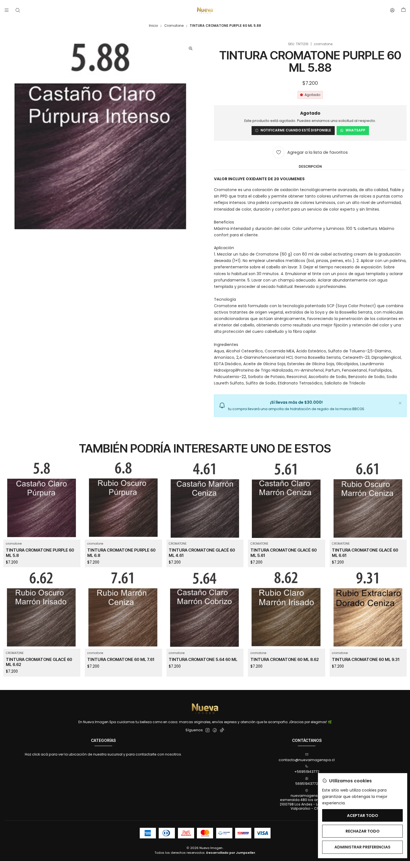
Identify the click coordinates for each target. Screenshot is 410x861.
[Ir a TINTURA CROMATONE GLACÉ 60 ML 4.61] (205, 501)
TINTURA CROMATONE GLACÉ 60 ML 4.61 (202, 553)
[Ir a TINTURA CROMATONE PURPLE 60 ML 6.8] (123, 501)
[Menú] (6, 10)
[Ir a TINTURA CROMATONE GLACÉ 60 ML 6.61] (368, 501)
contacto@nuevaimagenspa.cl (307, 759)
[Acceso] (392, 10)
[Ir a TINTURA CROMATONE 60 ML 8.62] (286, 610)
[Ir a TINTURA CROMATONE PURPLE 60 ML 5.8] (42, 501)
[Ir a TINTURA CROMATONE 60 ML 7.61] (123, 610)
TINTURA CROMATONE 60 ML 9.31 (365, 659)
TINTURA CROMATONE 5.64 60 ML (203, 659)
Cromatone (174, 26)
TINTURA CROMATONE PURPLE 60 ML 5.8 (40, 553)
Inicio (153, 26)
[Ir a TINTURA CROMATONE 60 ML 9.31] (368, 610)
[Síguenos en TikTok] (222, 730)
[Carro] (403, 10)
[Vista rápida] (73, 507)
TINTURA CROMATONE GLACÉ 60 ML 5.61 (283, 553)
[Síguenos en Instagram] (207, 730)
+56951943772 (306, 771)
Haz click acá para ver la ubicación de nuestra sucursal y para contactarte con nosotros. (103, 754)
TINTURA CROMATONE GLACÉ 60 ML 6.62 (39, 662)
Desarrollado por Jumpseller (230, 852)
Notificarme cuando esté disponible (296, 130)
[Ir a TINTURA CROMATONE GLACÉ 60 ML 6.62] (42, 610)
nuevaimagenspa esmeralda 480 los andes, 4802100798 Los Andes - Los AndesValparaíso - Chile (307, 802)
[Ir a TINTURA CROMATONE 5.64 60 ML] (205, 610)
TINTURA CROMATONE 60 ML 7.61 (120, 659)
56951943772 (306, 783)
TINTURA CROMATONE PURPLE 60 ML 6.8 (121, 553)
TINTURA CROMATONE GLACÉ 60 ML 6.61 (365, 553)
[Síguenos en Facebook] (214, 730)
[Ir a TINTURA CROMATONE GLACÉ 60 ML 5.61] (286, 501)
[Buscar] (17, 10)
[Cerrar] (400, 402)
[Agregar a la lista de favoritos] (73, 495)
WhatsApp (355, 130)
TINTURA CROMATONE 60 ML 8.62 (284, 659)
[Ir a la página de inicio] (205, 10)
